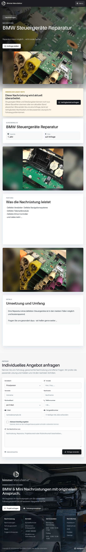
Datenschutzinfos (12, 452)
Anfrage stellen (13, 46)
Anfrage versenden (73, 452)
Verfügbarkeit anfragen (70, 102)
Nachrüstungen (10, 17)
